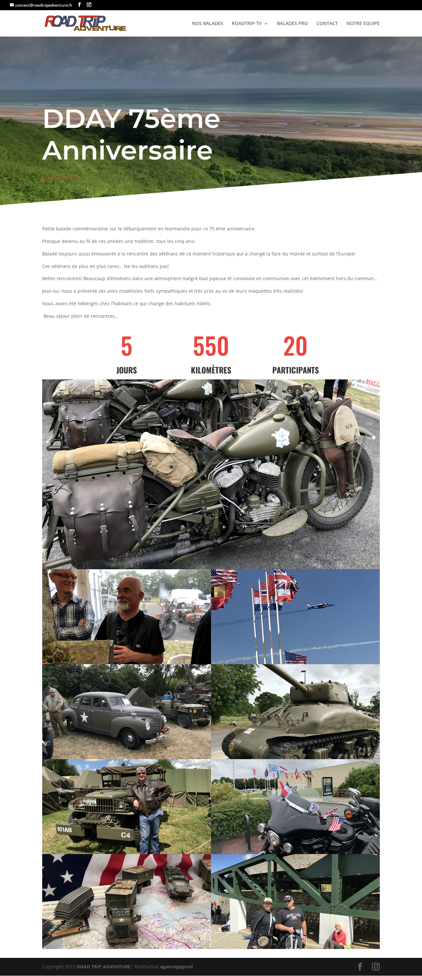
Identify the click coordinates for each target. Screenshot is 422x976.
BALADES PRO (292, 23)
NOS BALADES (207, 23)
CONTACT (327, 23)
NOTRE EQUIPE (363, 23)
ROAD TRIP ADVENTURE (104, 966)
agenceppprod (176, 966)
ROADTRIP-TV (247, 23)
